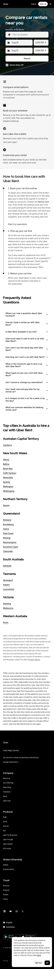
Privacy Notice (34, 660)
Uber (5, 3)
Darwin (6, 505)
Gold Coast (8, 533)
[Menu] (50, 4)
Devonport (8, 580)
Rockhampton (9, 542)
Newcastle (8, 477)
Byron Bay (8, 468)
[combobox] (29, 34)
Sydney (6, 482)
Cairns (6, 529)
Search (27, 58)
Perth (5, 622)
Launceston (8, 589)
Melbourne (8, 608)
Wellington (8, 486)
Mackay (7, 538)
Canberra (7, 445)
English (9, 923)
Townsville (8, 551)
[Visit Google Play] (12, 937)
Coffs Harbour (9, 473)
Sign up (43, 4)
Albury (6, 459)
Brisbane (7, 520)
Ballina (6, 464)
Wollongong (8, 491)
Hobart (6, 585)
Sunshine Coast (10, 547)
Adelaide (7, 566)
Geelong (7, 604)
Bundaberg (8, 524)
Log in (33, 4)
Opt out (38, 963)
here (39, 955)
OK (47, 963)
